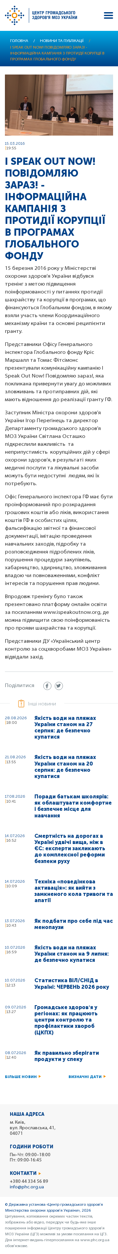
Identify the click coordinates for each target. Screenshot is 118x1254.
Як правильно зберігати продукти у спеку (66, 1056)
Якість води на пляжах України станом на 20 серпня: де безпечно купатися (65, 766)
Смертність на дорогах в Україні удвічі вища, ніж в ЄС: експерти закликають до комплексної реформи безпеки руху (69, 848)
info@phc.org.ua (27, 1187)
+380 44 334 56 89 (29, 1181)
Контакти (23, 1173)
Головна (19, 41)
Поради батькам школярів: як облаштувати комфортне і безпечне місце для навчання (73, 806)
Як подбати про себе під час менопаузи (73, 924)
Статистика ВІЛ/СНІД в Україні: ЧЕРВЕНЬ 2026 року (71, 983)
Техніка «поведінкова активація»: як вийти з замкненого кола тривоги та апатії (73, 891)
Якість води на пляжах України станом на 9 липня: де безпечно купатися (71, 953)
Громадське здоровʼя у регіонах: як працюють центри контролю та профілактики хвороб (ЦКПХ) (66, 1020)
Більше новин (21, 1076)
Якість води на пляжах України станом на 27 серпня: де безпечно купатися (65, 727)
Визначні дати (85, 1076)
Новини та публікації (62, 41)
